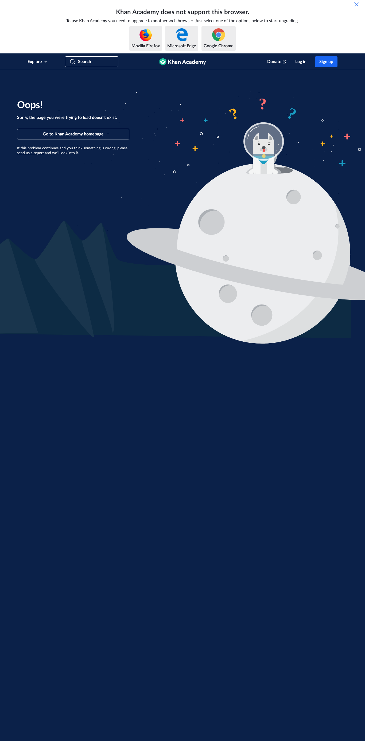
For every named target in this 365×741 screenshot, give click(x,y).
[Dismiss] (356, 4)
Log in (300, 62)
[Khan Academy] (182, 62)
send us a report (30, 153)
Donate (274, 62)
